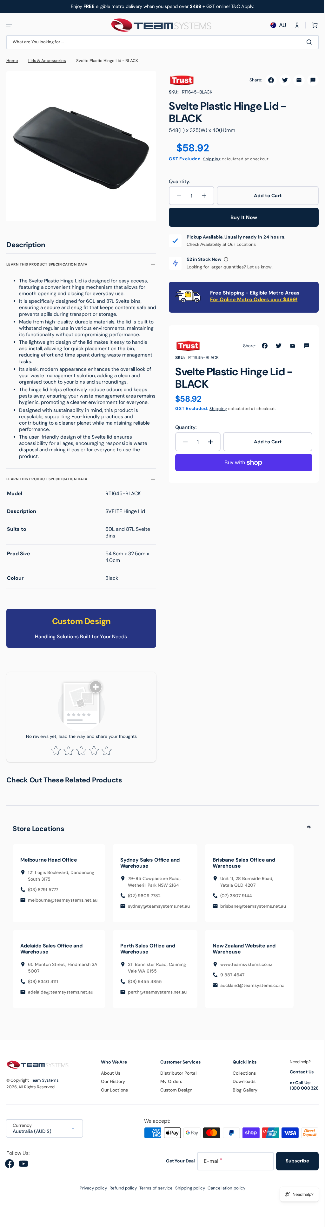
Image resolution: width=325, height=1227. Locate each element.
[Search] (305, 42)
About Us (108, 1077)
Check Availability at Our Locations (219, 244)
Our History (111, 1085)
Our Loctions (112, 1094)
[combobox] (160, 42)
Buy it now (240, 217)
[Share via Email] (294, 80)
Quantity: (177, 181)
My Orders (168, 1085)
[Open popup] (224, 259)
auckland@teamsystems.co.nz (252, 989)
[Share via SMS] (308, 80)
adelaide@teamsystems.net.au (60, 996)
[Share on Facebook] (266, 80)
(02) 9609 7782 (144, 900)
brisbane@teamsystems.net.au (253, 910)
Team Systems (45, 1084)
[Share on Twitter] (280, 80)
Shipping (210, 159)
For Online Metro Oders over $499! (251, 299)
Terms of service (153, 1192)
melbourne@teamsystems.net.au (62, 904)
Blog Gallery (241, 1094)
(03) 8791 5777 (43, 894)
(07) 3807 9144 (236, 900)
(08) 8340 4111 (43, 985)
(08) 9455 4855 (145, 985)
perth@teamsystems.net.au (157, 996)
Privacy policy (91, 1192)
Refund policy (121, 1192)
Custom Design (173, 1094)
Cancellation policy (224, 1192)
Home (12, 60)
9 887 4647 (232, 979)
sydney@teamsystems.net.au (159, 910)
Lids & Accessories (47, 60)
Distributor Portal (175, 1077)
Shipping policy (188, 1192)
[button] (9, 25)
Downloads (240, 1085)
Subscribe (292, 1165)
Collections (240, 1077)
